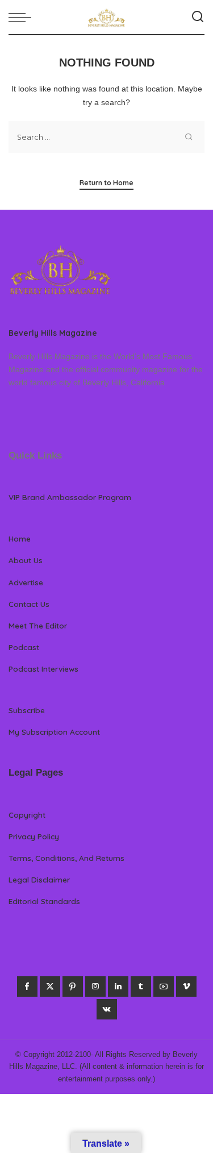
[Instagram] (95, 986)
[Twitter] (50, 986)
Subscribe (27, 710)
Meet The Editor (38, 625)
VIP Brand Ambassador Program (70, 497)
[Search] (197, 17)
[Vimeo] (186, 986)
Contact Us (29, 604)
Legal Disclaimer (39, 879)
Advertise (26, 582)
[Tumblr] (141, 986)
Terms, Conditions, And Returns (66, 858)
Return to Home (106, 182)
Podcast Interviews (43, 668)
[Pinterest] (72, 986)
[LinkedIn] (118, 986)
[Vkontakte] (107, 1009)
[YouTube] (163, 986)
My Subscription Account (54, 731)
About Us (26, 560)
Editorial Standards (44, 901)
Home (20, 538)
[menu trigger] (23, 17)
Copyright (27, 814)
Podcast (24, 647)
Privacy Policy (34, 836)
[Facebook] (27, 986)
